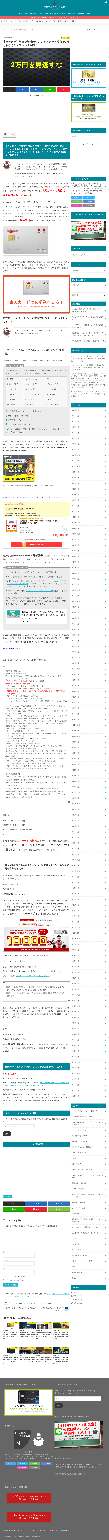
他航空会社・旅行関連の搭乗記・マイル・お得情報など (87, 1220)
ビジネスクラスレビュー (68, 13)
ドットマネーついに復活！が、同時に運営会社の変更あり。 (87, 326)
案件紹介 (75, 1158)
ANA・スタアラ (44, 13)
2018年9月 (75, 944)
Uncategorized (77, 1272)
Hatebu (77, 197)
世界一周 (75, 1238)
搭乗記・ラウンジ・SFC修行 (82, 1169)
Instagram (77, 205)
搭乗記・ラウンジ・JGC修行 (82, 1147)
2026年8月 (75, 410)
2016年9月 (75, 1079)
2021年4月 (75, 770)
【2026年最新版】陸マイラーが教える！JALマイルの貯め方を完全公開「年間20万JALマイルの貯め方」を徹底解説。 (88, 376)
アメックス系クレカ (79, 1130)
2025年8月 (75, 478)
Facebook (89, 201)
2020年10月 (76, 804)
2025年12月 (76, 455)
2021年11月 (76, 731)
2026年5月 (75, 427)
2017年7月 (75, 1023)
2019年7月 (75, 888)
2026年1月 (75, 449)
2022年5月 (75, 697)
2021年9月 (75, 742)
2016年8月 (75, 1085)
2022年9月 (75, 674)
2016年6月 (75, 1096)
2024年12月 (76, 523)
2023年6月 (75, 624)
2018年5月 (75, 967)
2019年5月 (75, 899)
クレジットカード (23, 13)
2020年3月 (75, 843)
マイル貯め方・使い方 (79, 1136)
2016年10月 (76, 1073)
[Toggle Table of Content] (11, 134)
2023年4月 (75, 635)
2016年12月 (76, 1062)
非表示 (74, 1278)
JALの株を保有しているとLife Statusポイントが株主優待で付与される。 (88, 310)
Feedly (77, 201)
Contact (89, 205)
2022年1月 (75, 719)
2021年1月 (75, 787)
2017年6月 (75, 1028)
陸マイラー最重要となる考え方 (83, 1117)
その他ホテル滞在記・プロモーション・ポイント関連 (87, 1196)
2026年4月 (75, 433)
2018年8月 (75, 950)
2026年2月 (75, 444)
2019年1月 (75, 922)
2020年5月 (75, 832)
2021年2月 (75, 781)
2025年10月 (76, 466)
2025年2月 (75, 511)
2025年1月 (75, 517)
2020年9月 (75, 809)
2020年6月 (75, 826)
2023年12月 (76, 590)
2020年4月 (75, 837)
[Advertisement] (36, 112)
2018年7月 (75, 955)
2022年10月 (76, 669)
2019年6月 (75, 894)
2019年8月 (75, 882)
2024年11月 (76, 528)
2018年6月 (75, 961)
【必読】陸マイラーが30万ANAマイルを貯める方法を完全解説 (28, 1497)
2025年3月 (75, 506)
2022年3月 (75, 708)
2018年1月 (75, 989)
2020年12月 (76, 792)
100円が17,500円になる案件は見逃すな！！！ (88, 341)
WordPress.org (76, 1303)
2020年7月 (75, 820)
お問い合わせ (76, 285)
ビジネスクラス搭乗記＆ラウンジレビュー (87, 1233)
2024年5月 (75, 562)
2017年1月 (75, 1057)
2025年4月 (75, 500)
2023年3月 (75, 641)
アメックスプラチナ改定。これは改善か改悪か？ (87, 318)
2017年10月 (76, 1006)
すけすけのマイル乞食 (22, 1536)
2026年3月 (75, 438)
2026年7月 (75, 416)
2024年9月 (75, 539)
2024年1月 (75, 584)
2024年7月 (75, 551)
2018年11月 (76, 933)
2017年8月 (75, 1017)
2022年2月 (75, 714)
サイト (5, 1268)
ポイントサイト (34, 13)
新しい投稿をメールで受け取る (14, 1280)
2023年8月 (75, 612)
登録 (7, 1134)
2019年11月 (76, 865)
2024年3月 (75, 573)
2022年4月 (75, 702)
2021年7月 (75, 753)
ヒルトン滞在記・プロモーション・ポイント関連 (87, 1176)
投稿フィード (76, 1296)
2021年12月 (76, 725)
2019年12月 (76, 860)
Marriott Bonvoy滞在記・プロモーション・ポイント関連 (87, 1123)
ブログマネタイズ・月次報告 (82, 1261)
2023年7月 (75, 618)
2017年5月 (75, 1034)
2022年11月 (76, 663)
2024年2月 (75, 579)
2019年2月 (75, 916)
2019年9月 (75, 877)
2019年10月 (76, 871)
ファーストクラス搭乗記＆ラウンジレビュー (87, 1227)
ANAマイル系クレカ (79, 1153)
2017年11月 (76, 1000)
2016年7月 (75, 1090)
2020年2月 (75, 849)
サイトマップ (53, 1530)
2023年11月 (76, 596)
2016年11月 (76, 1068)
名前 (5, 1252)
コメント (7, 1230)
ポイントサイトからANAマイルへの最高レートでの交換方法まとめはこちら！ (55, 17)
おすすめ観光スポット (79, 1255)
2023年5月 (75, 629)
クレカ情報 (8, 1196)
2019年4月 (75, 905)
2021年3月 (75, 775)
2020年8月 (75, 815)
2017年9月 (75, 1012)
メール (6, 1260)
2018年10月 (76, 939)
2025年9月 (75, 472)
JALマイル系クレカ (78, 1189)
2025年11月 (76, 461)
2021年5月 (75, 764)
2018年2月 (75, 983)
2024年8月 (75, 545)
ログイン (74, 1292)
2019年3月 (75, 910)
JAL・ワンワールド (55, 13)
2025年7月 (75, 483)
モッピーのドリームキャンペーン (38, 591)
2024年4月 (75, 567)
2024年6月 (75, 556)
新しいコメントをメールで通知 (14, 1276)
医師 (73, 1266)
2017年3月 (75, 1045)
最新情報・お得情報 (79, 1183)
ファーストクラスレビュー (83, 13)
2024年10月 (76, 534)
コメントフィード (77, 1299)
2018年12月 (76, 927)
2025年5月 (75, 494)
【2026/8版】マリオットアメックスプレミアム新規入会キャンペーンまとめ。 (87, 334)
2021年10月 (76, 736)
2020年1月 (75, 854)
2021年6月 (75, 759)
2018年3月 (75, 978)
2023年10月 (76, 601)
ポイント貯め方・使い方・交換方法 (84, 1111)
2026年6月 (75, 421)
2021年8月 (75, 747)
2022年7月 (75, 686)
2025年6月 (75, 489)
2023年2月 (75, 646)
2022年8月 (75, 680)
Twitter (89, 197)
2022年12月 (76, 657)
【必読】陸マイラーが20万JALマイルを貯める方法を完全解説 (29, 1516)
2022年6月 (75, 691)
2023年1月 (75, 652)
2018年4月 (75, 972)
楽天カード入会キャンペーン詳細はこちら (32, 976)
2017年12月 (76, 995)
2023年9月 (75, 607)
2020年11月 (76, 798)
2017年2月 (75, 1051)
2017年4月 (75, 1040)
